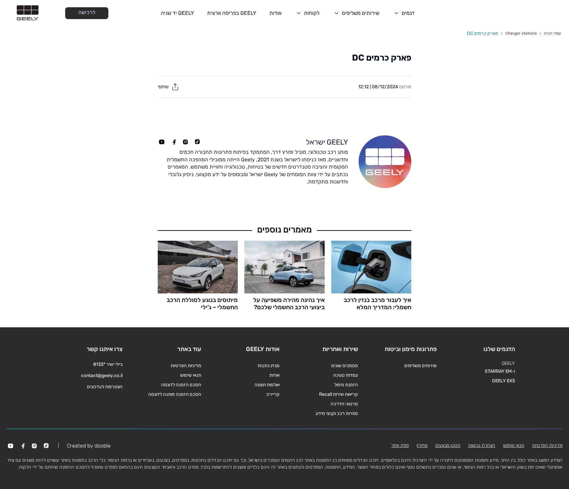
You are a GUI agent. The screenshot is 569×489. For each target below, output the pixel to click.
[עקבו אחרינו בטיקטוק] (197, 142)
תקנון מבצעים (447, 445)
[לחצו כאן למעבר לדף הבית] (27, 13)
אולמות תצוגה (267, 385)
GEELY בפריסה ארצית (231, 13)
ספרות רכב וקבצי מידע (337, 413)
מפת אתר (400, 445)
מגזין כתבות (268, 365)
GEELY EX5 (503, 381)
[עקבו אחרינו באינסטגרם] (185, 142)
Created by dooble (89, 446)
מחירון (422, 445)
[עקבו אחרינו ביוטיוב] (162, 142)
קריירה (273, 394)
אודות (275, 13)
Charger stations (521, 33)
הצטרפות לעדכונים (104, 387)
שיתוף (164, 87)
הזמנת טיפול (346, 385)
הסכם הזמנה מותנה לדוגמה (174, 394)
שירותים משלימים (360, 13)
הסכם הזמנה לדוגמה (181, 385)
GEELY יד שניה (177, 13)
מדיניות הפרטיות (186, 365)
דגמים (408, 13)
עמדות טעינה (345, 375)
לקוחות (311, 13)
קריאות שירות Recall (338, 394)
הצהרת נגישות (481, 445)
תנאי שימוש (190, 375)
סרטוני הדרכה (344, 404)
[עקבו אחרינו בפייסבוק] (173, 142)
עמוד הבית (552, 33)
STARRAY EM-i (500, 371)
